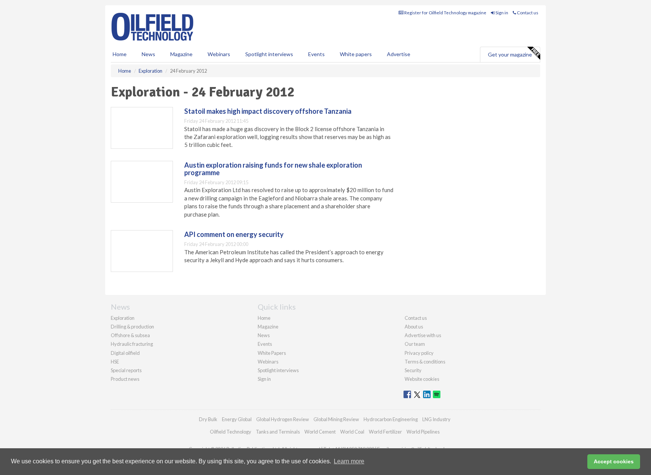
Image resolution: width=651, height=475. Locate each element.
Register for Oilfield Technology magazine (444, 12)
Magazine (181, 54)
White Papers (272, 353)
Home (120, 54)
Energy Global (237, 419)
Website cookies (422, 379)
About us (414, 327)
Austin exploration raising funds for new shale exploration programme (273, 169)
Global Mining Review (336, 419)
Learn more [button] (349, 461)
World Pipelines (423, 432)
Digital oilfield (125, 353)
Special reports (126, 370)
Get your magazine (510, 54)
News (264, 335)
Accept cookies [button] (614, 461)
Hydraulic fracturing (132, 344)
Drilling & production (132, 327)
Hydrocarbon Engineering (391, 419)
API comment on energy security (234, 234)
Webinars (219, 54)
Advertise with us (423, 335)
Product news (125, 379)
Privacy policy (419, 353)
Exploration (122, 318)
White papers (356, 54)
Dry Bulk (208, 419)
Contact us (527, 12)
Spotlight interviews (269, 54)
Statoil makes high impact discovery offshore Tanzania (267, 111)
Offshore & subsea (130, 335)
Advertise (398, 54)
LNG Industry (436, 419)
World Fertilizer (385, 432)
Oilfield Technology (230, 432)
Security (413, 370)
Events (316, 54)
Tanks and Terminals (278, 432)
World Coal (352, 432)
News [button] (148, 54)
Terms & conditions (425, 362)
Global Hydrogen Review (282, 419)
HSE (115, 362)
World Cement (320, 432)
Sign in (501, 12)
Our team (415, 344)
